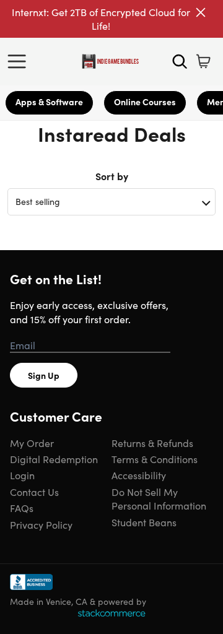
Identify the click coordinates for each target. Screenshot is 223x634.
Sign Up (43, 375)
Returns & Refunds (152, 442)
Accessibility (139, 475)
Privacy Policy (41, 524)
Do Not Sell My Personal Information (159, 498)
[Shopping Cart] (203, 61)
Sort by (111, 176)
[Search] (179, 61)
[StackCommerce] (111, 613)
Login (22, 475)
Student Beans (144, 522)
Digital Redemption (54, 459)
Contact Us (34, 491)
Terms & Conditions (155, 459)
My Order (32, 442)
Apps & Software (49, 101)
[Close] (201, 12)
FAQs (21, 508)
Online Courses (145, 101)
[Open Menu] (19, 61)
